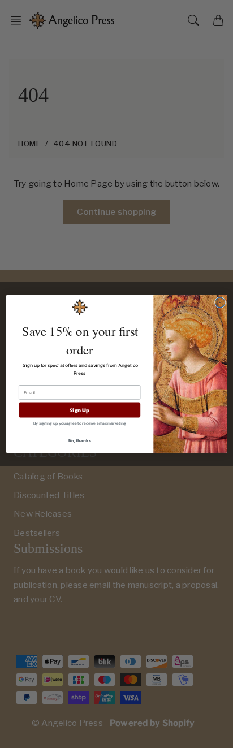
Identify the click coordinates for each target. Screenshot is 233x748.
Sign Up (80, 410)
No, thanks (79, 440)
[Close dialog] (220, 302)
